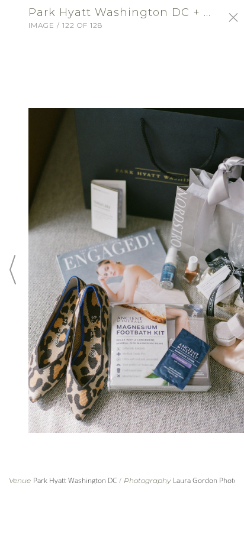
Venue (20, 480)
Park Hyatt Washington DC (75, 480)
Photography (147, 480)
